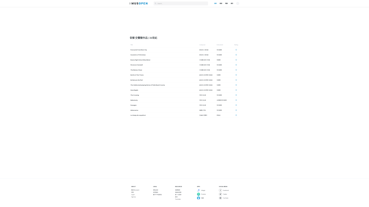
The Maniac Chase (136, 70)
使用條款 (155, 192)
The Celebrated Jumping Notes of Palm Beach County (147, 85)
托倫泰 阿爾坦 (203, 115)
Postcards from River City (138, 50)
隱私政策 (155, 190)
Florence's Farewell (136, 65)
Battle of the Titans (137, 75)
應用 (232, 3)
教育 (176, 197)
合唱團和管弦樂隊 (222, 100)
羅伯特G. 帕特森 (203, 50)
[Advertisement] (184, 20)
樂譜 (221, 3)
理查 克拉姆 (202, 95)
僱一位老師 (178, 194)
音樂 (215, 3)
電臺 (226, 3)
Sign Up (133, 197)
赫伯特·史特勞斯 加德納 (205, 75)
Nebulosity (134, 100)
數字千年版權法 (157, 194)
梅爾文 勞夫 (202, 110)
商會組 (218, 115)
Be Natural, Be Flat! (136, 80)
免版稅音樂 (178, 192)
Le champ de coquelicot (138, 115)
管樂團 (218, 60)
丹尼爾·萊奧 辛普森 (204, 60)
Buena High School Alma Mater (140, 60)
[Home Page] (139, 3)
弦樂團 (218, 75)
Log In (133, 194)
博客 (132, 192)
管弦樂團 (219, 50)
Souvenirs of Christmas (138, 55)
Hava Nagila (134, 90)
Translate (178, 199)
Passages (133, 105)
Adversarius (134, 110)
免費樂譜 (177, 190)
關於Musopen (135, 190)
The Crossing (134, 95)
